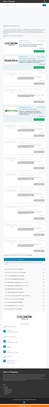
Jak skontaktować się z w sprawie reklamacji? (17, 295)
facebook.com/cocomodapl (12, 352)
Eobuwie (26, 109)
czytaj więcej (41, 48)
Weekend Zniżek (7, 391)
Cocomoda (24, 42)
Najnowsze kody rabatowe (24, 405)
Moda (30, 42)
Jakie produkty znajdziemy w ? (14, 259)
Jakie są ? (14, 302)
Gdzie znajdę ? (14, 275)
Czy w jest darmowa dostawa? (14, 305)
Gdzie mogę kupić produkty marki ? (15, 272)
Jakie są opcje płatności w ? (13, 308)
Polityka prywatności (8, 389)
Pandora (24, 58)
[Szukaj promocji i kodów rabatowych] (44, 5)
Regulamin (6, 388)
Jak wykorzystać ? (14, 279)
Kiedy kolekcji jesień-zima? (17, 285)
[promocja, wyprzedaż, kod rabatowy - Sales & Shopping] (9, 1)
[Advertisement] (24, 15)
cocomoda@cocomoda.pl (12, 342)
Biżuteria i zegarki (31, 58)
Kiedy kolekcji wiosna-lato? (17, 282)
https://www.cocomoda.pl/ (12, 332)
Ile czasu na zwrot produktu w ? (14, 299)
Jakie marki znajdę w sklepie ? (14, 269)
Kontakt (5, 386)
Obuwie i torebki (33, 109)
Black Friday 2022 (8, 392)
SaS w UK (6, 394)
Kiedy (14, 289)
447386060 (9, 347)
